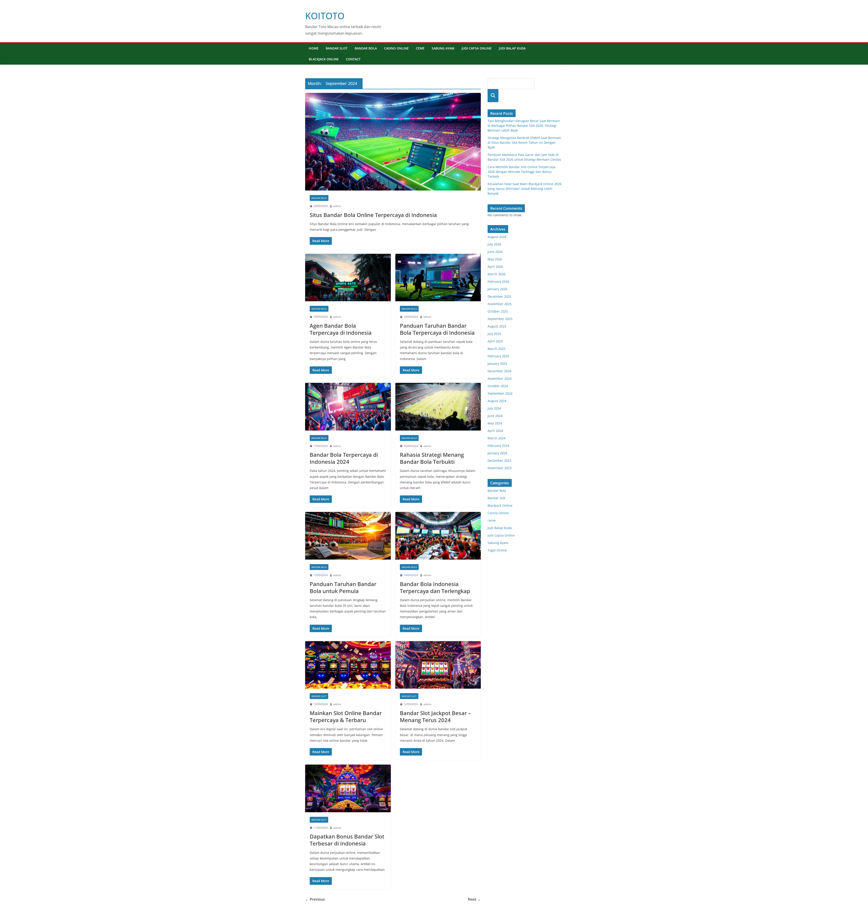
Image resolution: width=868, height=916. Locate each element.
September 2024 (500, 393)
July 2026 (494, 244)
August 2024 (497, 401)
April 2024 (495, 431)
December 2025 (499, 296)
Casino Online (396, 48)
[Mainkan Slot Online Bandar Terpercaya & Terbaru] (348, 665)
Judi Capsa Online (477, 48)
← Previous (315, 899)
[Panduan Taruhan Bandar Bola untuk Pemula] (348, 536)
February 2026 (498, 281)
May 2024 (495, 423)
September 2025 (500, 319)
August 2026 (497, 237)
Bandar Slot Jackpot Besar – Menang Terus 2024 (435, 716)
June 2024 (495, 416)
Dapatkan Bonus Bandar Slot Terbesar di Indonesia (347, 840)
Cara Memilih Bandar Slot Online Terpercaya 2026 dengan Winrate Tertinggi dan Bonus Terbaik (521, 172)
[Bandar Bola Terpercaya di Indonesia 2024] (348, 407)
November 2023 (500, 468)
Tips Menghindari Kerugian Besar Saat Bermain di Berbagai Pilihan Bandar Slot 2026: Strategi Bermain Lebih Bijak (524, 125)
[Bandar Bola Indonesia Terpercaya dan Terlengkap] (438, 536)
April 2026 (495, 266)
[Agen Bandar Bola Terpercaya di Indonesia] (348, 277)
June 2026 (495, 252)
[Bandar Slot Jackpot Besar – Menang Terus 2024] (438, 665)
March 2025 (496, 348)
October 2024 (498, 386)
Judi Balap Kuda (512, 48)
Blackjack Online (324, 59)
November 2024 (500, 378)
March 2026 (496, 274)
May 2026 (495, 259)
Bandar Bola (366, 48)
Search (493, 95)
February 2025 (498, 356)
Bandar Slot (336, 48)
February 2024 (498, 445)
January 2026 (497, 289)
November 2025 (500, 304)
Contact (353, 59)
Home (313, 48)
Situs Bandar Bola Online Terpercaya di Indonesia (373, 215)
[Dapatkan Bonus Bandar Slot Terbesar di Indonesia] (348, 788)
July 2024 (494, 408)
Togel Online (497, 550)
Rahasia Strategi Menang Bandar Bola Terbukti (432, 458)
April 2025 (495, 341)
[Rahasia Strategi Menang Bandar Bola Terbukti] (438, 407)
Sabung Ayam (443, 48)
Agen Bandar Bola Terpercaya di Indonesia (341, 329)
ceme (420, 48)
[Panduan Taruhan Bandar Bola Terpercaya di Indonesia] (438, 277)
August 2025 (497, 326)
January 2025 (497, 363)
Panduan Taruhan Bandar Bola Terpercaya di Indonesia (437, 329)
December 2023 (499, 460)
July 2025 (494, 334)
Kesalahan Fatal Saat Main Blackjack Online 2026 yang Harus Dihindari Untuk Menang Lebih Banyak (524, 188)
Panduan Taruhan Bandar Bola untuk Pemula (343, 587)
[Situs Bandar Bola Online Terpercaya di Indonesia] (393, 142)
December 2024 (499, 371)
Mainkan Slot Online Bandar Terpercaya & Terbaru (346, 716)
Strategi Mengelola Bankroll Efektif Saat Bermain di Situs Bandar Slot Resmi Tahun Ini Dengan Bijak (524, 142)
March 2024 (496, 438)
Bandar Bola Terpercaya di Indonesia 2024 (344, 458)
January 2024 (497, 453)
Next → (474, 899)
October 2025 (498, 311)
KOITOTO (324, 15)
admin (337, 206)
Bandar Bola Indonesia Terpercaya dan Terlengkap (435, 587)
